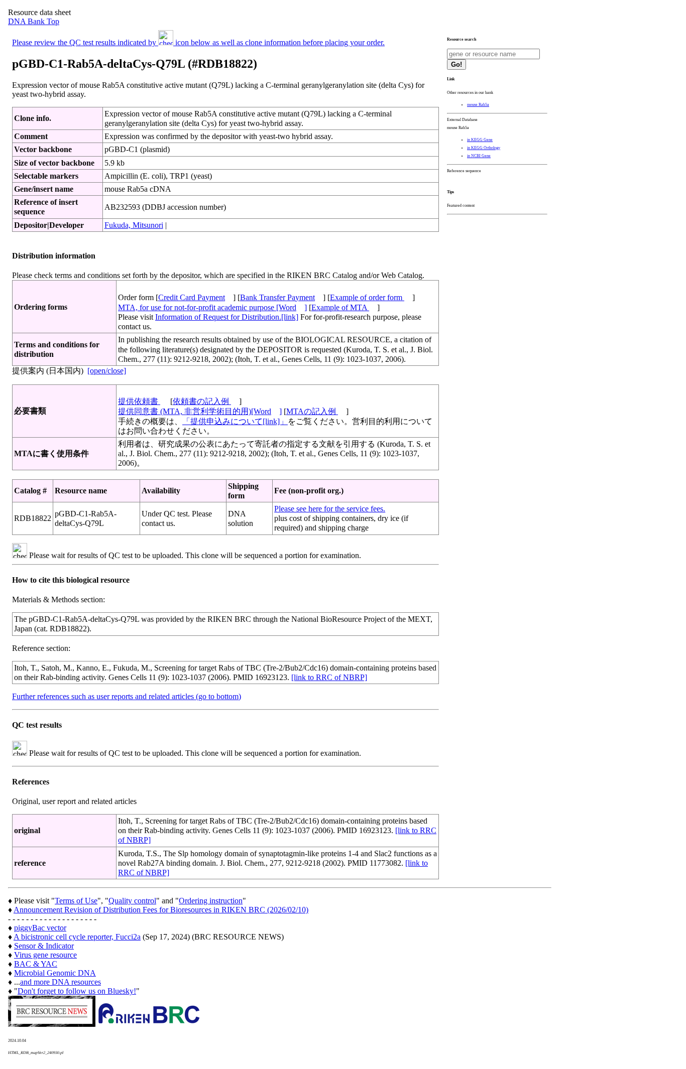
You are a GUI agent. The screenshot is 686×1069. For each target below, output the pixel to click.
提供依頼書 (139, 401)
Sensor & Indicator (44, 946)
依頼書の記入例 (202, 401)
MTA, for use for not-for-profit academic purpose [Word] (212, 307)
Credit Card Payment (191, 297)
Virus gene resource (45, 955)
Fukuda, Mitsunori (133, 225)
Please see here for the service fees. (329, 508)
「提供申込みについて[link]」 (235, 421)
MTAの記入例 (312, 411)
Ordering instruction (211, 900)
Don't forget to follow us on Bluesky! (77, 991)
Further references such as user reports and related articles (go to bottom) (126, 696)
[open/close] (106, 370)
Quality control (132, 900)
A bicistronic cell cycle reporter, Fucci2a (77, 936)
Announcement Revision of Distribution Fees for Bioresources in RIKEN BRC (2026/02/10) (161, 909)
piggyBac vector (40, 927)
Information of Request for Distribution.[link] (226, 317)
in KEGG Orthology (483, 148)
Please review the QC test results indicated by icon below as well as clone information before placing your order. (198, 42)
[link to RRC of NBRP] (329, 677)
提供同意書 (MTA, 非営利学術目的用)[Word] (200, 411)
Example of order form (367, 297)
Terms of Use (76, 900)
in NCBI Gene (479, 156)
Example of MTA (340, 307)
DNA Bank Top (33, 21)
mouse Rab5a (478, 104)
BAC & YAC (35, 964)
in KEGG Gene (480, 140)
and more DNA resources (60, 982)
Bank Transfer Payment (277, 297)
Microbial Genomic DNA (55, 973)
